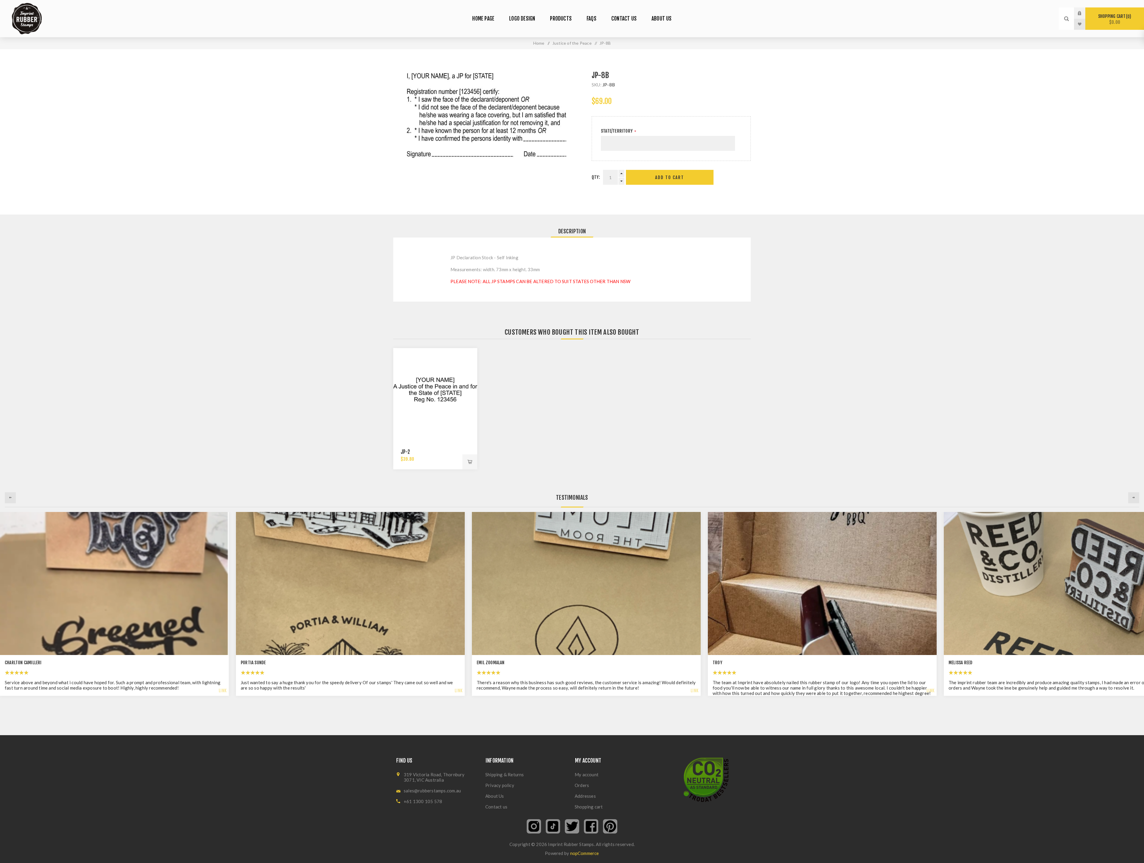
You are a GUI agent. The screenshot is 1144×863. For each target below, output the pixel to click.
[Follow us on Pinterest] (610, 826)
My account (587, 774)
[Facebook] (591, 826)
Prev (10, 497)
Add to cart (669, 177)
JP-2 (405, 452)
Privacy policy (499, 785)
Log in (1084, 13)
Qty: (596, 177)
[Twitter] (572, 826)
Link (222, 690)
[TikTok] (553, 826)
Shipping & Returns (504, 774)
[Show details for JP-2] (435, 390)
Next (1133, 497)
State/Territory (617, 131)
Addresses (585, 796)
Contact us (496, 806)
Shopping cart (1113, 19)
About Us (494, 796)
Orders (582, 785)
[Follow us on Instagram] (534, 826)
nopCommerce (584, 853)
